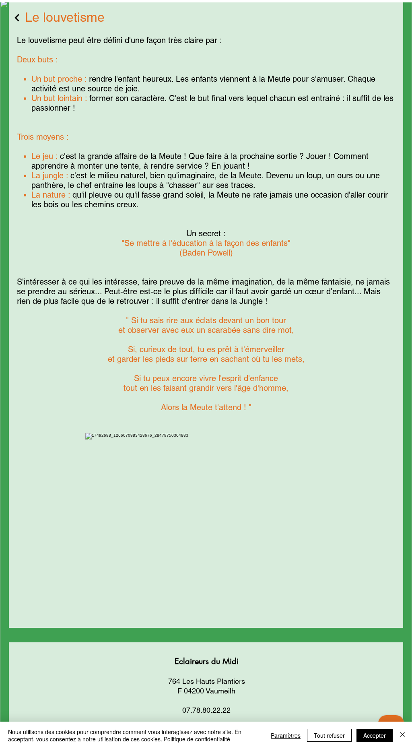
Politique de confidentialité (197, 739)
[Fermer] (402, 735)
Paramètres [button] (286, 735)
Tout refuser (329, 735)
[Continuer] (17, 18)
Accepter (374, 735)
